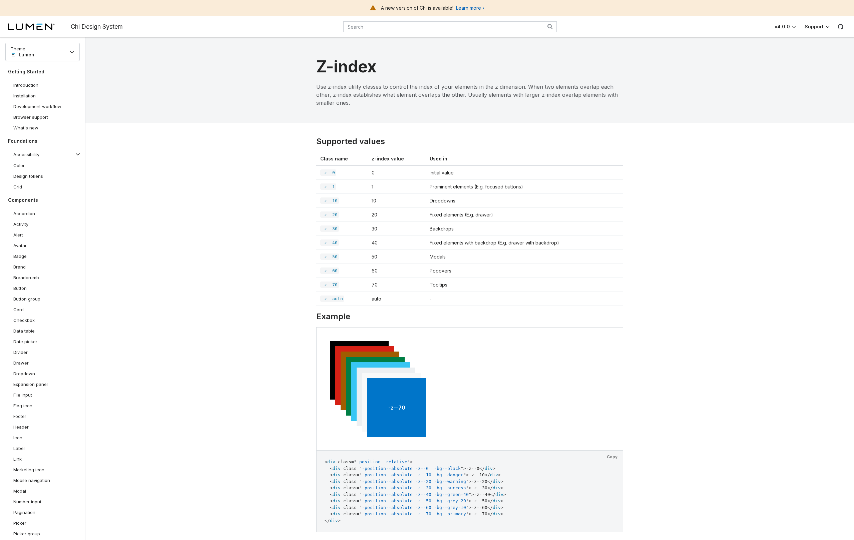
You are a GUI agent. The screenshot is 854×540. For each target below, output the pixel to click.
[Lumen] (39, 26)
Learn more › (470, 8)
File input (22, 395)
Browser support (30, 117)
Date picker (25, 341)
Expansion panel (30, 384)
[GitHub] (840, 26)
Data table (24, 331)
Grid (17, 186)
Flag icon (22, 405)
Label (19, 448)
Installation (24, 95)
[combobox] (450, 26)
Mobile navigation (31, 480)
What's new (25, 127)
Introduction (25, 85)
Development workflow (37, 106)
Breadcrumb (26, 277)
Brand (19, 266)
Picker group (26, 533)
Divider (20, 352)
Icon (17, 437)
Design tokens (28, 176)
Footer (19, 416)
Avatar (20, 245)
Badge (20, 256)
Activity (20, 224)
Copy (612, 456)
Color (19, 165)
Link (17, 459)
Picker (19, 523)
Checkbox (24, 320)
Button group (26, 299)
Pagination (24, 512)
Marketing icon (28, 469)
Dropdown (24, 373)
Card (18, 309)
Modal (19, 491)
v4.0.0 (782, 26)
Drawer (21, 363)
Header (21, 427)
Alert (18, 234)
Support (814, 26)
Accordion (24, 213)
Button (25, 290)
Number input (27, 501)
